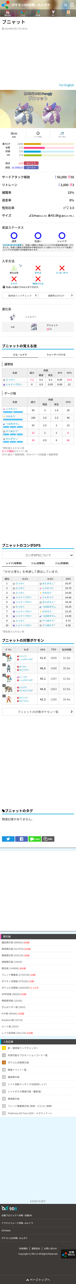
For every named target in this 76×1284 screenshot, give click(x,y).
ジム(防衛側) (62, 563)
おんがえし (12, 438)
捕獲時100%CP (56, 295)
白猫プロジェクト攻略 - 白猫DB (17, 1215)
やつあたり (12, 431)
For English (66, 85)
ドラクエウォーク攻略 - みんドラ (17, 1222)
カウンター (24, 697)
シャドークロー (14, 384)
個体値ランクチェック (20, 295)
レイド (14, 283)
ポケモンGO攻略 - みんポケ (31, 4)
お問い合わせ (50, 1248)
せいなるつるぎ (26, 690)
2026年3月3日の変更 (12, 244)
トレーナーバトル (56, 354)
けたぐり (23, 656)
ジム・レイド (20, 354)
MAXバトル (38, 283)
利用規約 (23, 1248)
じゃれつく (12, 408)
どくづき (23, 676)
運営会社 (36, 1248)
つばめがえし (13, 423)
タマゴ (38, 272)
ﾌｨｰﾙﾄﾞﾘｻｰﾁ (62, 272)
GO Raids (6, 1230)
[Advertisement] (38, 498)
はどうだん (24, 669)
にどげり (23, 687)
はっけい (23, 666)
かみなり (10, 416)
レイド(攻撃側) (14, 563)
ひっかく (10, 379)
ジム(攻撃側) (38, 563)
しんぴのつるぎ (26, 659)
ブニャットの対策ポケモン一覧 (38, 712)
